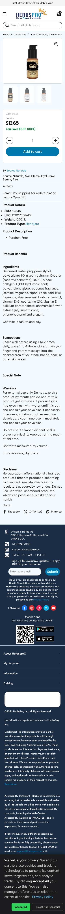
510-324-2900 (21, 544)
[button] (58, 13)
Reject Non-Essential (48, 906)
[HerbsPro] (31, 14)
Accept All (21, 906)
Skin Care (32, 224)
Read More (11, 784)
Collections (20, 34)
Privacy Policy (42, 897)
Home (6, 34)
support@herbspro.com (26, 549)
